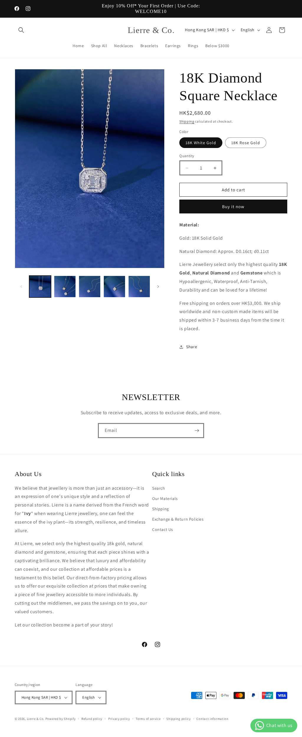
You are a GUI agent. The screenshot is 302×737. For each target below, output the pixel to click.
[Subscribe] (196, 430)
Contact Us (162, 529)
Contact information (212, 719)
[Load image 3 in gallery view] (90, 286)
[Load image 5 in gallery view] (139, 286)
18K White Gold (201, 142)
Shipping (186, 121)
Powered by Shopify (60, 719)
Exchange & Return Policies (178, 519)
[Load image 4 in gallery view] (114, 286)
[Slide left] (21, 286)
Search (158, 488)
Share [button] (191, 346)
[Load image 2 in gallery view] (65, 286)
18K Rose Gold (245, 142)
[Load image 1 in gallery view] (40, 286)
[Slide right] (158, 286)
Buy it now (233, 206)
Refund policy (91, 719)
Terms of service (148, 719)
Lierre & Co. (36, 719)
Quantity (186, 155)
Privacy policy (119, 719)
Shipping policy (178, 719)
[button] (21, 30)
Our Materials (165, 498)
